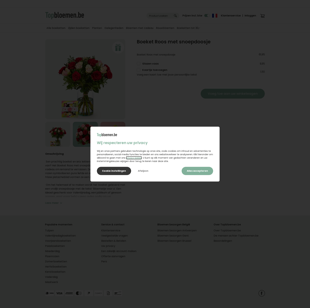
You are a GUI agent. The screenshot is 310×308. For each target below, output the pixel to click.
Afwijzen (143, 170)
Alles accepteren (197, 170)
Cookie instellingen (114, 170)
